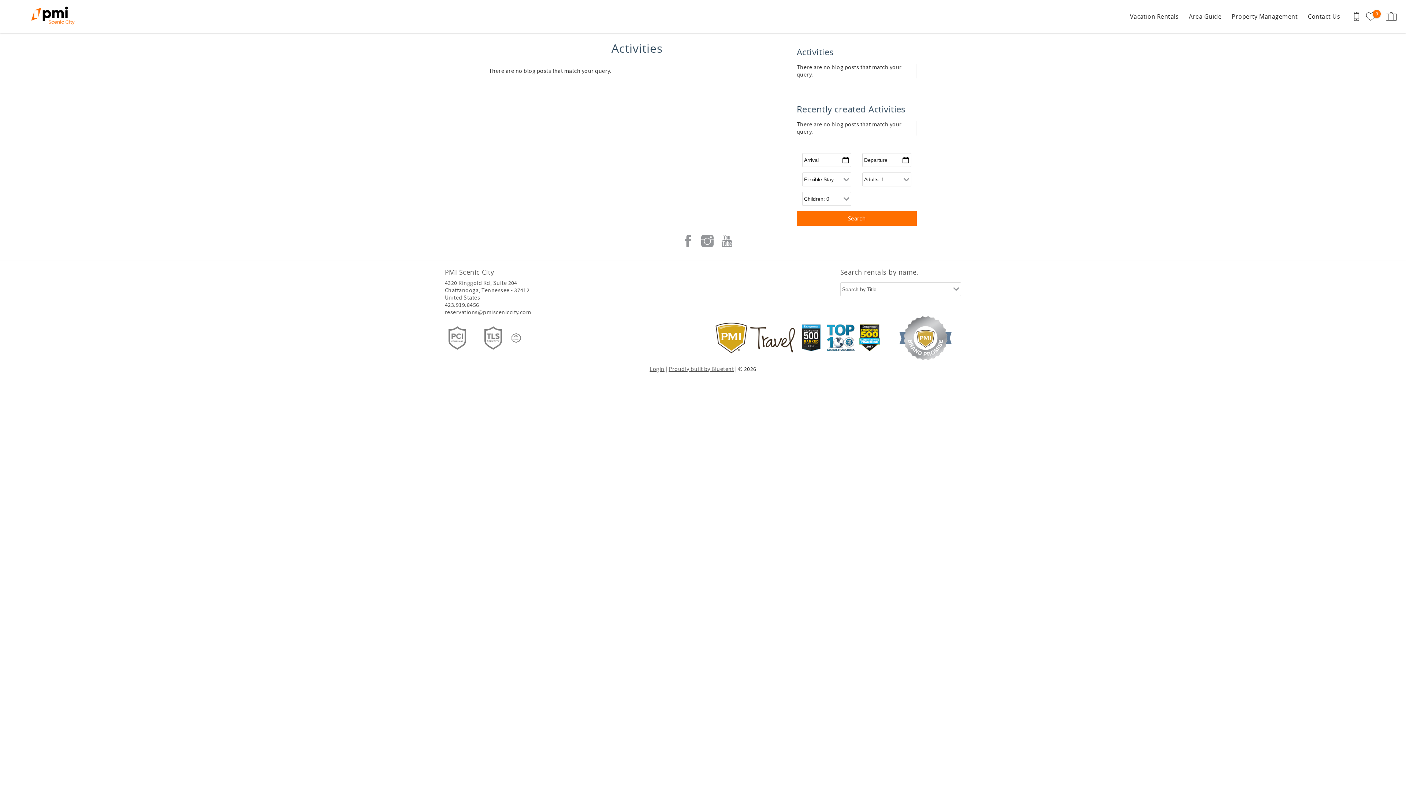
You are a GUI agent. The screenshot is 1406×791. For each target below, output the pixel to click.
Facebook (688, 241)
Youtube (726, 241)
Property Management (1265, 16)
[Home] (56, 16)
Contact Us (1324, 16)
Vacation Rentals (1154, 16)
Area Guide (1205, 16)
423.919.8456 (462, 305)
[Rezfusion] (516, 338)
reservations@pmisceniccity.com (488, 312)
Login (657, 369)
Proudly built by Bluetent (701, 369)
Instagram (707, 241)
